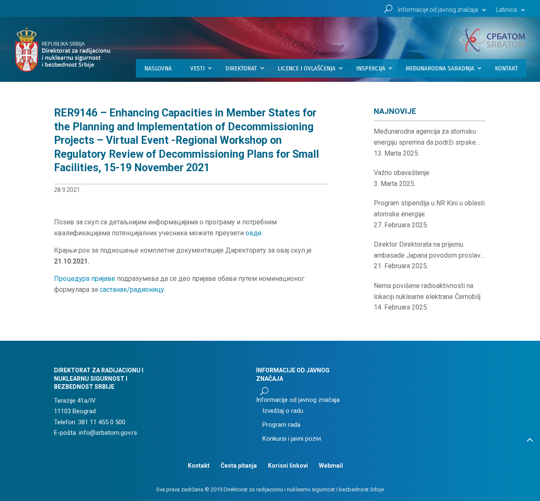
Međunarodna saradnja (440, 68)
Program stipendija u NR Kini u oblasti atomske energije (429, 208)
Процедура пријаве (84, 279)
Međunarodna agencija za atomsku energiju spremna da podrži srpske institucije (425, 137)
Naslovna (158, 68)
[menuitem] (511, 12)
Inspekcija (370, 68)
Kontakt (506, 68)
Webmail (331, 465)
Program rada (281, 424)
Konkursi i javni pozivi (291, 438)
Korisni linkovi (288, 465)
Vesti (197, 68)
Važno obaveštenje (401, 173)
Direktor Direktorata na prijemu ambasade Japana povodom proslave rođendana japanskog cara (429, 250)
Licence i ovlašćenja (306, 68)
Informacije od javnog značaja (438, 10)
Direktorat (241, 68)
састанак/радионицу (132, 290)
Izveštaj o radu (282, 411)
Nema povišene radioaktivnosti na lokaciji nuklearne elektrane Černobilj (427, 291)
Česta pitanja (239, 465)
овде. (254, 233)
